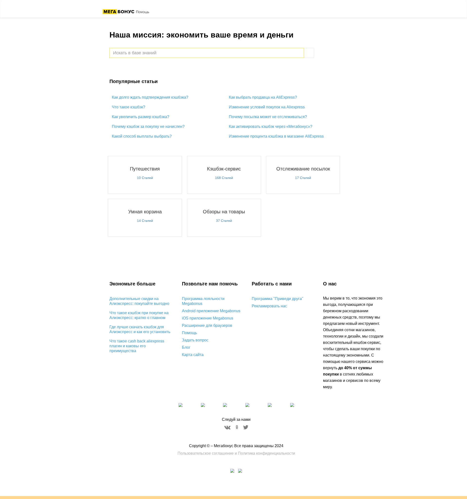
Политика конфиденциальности (266, 453)
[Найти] (309, 53)
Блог (186, 347)
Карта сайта (193, 355)
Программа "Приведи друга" (277, 299)
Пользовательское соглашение (206, 453)
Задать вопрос (195, 340)
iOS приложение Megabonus (207, 318)
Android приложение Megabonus (211, 311)
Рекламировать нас (269, 306)
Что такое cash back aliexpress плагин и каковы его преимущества (136, 346)
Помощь (189, 333)
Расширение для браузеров (207, 325)
